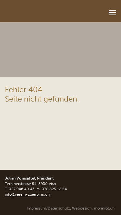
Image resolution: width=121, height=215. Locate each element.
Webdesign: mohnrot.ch (93, 208)
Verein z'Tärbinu (40, 9)
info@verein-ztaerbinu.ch (27, 194)
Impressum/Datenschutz (48, 208)
